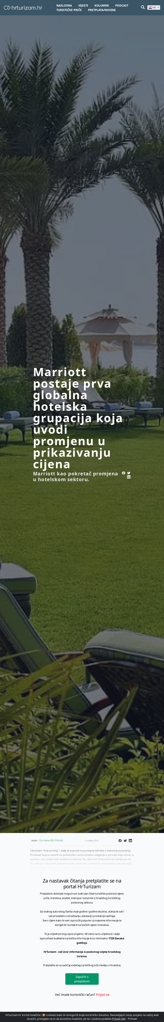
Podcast (121, 5)
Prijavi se (102, 994)
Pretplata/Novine (102, 10)
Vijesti (83, 5)
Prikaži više (119, 1019)
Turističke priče (69, 10)
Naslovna (64, 5)
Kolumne (101, 5)
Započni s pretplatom (82, 979)
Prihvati (132, 1019)
